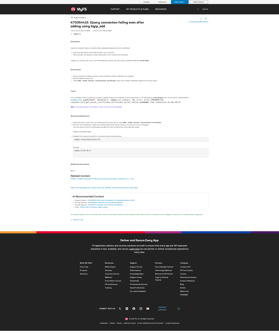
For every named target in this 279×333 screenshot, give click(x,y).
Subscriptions (135, 270)
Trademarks (104, 323)
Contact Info (185, 267)
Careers (183, 274)
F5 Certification (111, 284)
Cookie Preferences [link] (172, 323)
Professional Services (138, 284)
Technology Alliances (163, 270)
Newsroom (184, 291)
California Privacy (129, 323)
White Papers (110, 267)
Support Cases (136, 277)
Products (83, 270)
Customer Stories (112, 274)
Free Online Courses (113, 281)
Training (108, 288)
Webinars (108, 277)
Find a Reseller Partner (164, 267)
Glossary (108, 270)
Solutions (84, 274)
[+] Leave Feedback (138, 291)
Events (183, 288)
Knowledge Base (136, 274)
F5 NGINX (184, 295)
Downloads (134, 281)
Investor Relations (187, 281)
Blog (182, 284)
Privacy (119, 323)
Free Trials (84, 267)
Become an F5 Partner (164, 274)
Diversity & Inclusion (188, 277)
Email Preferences (137, 288)
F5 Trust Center (186, 270)
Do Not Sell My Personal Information (150, 323)
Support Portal (136, 267)
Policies (112, 323)
